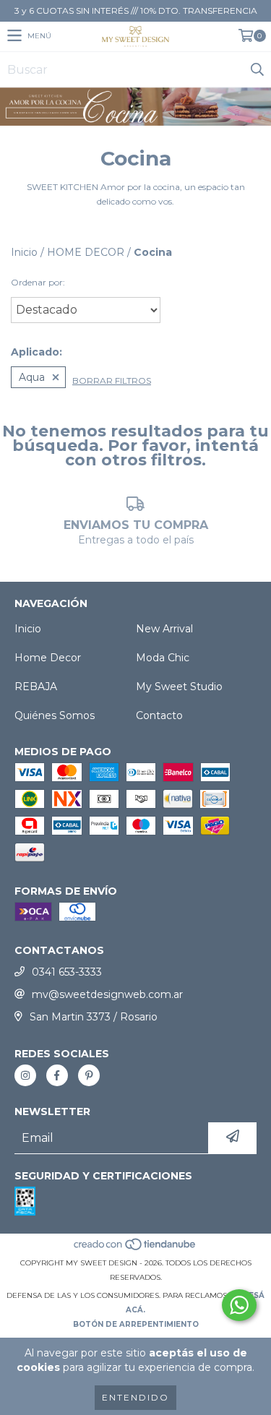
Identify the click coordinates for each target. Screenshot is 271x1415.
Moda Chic (162, 657)
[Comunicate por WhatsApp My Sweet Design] (239, 1305)
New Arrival (164, 628)
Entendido (135, 1397)
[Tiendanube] (135, 1248)
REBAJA (35, 686)
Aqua (32, 377)
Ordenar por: (38, 282)
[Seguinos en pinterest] (89, 1075)
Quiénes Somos (54, 715)
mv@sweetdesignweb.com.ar (107, 994)
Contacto (159, 715)
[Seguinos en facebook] (57, 1075)
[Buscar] (256, 69)
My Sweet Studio (179, 686)
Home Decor (47, 657)
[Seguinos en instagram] (25, 1075)
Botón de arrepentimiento (136, 1324)
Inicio (24, 252)
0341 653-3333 (67, 972)
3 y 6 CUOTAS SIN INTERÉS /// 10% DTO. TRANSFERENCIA (135, 10)
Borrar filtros (111, 380)
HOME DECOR (85, 252)
